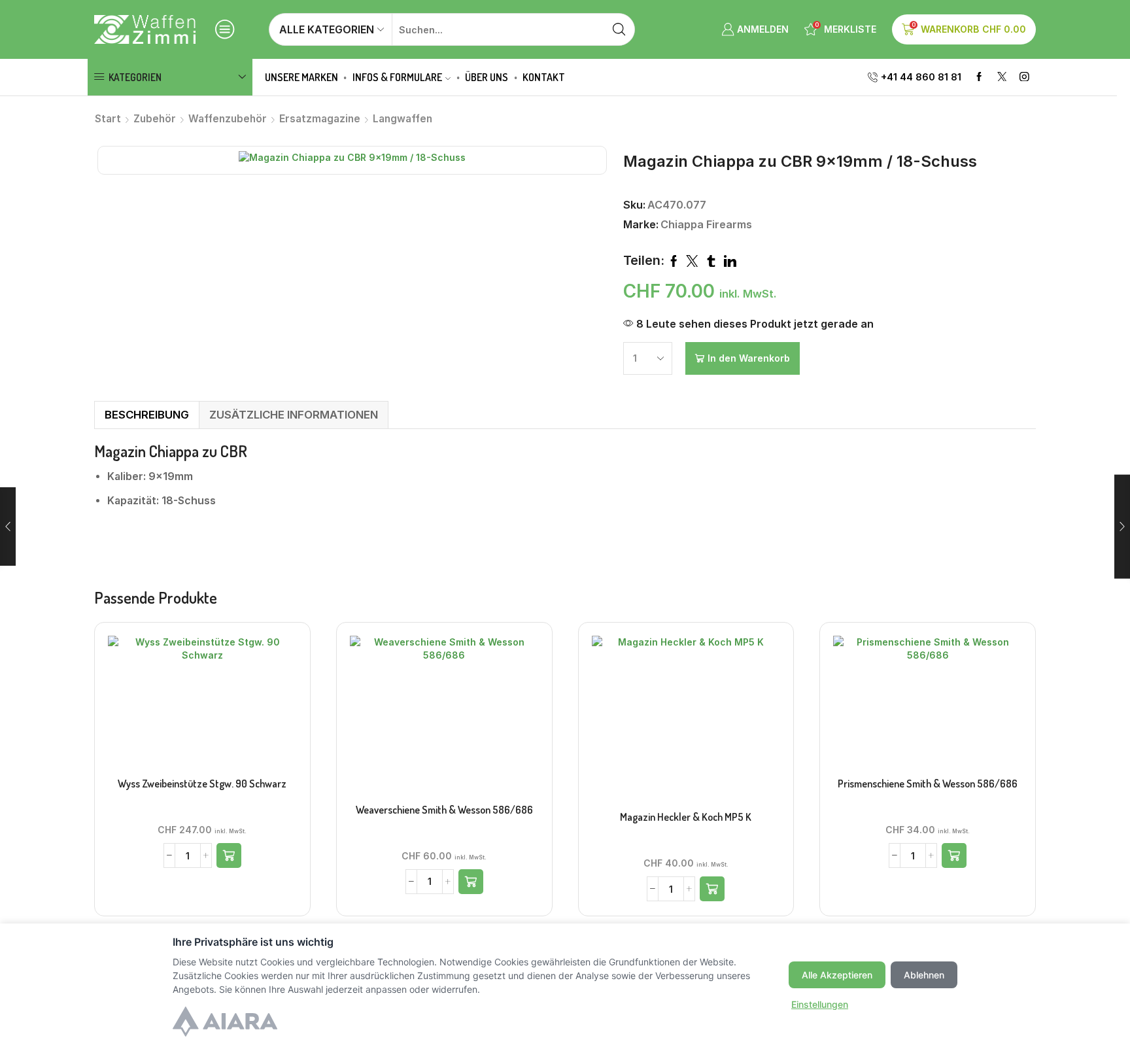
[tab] (146, 415)
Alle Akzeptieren (837, 974)
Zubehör (154, 118)
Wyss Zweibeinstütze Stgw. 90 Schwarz (202, 783)
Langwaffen (402, 118)
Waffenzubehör (227, 118)
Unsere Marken (301, 77)
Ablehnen (924, 974)
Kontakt (543, 77)
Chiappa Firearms (706, 224)
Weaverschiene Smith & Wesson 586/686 (444, 809)
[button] (228, 855)
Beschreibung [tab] (147, 414)
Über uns (486, 77)
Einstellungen (819, 1004)
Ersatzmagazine (319, 118)
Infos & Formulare (397, 77)
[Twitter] (1002, 77)
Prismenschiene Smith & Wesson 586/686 (928, 783)
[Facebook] (979, 77)
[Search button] (618, 29)
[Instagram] (1024, 77)
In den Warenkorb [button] (202, 705)
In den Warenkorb (749, 358)
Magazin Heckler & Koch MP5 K (685, 816)
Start (108, 118)
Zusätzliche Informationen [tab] (293, 414)
